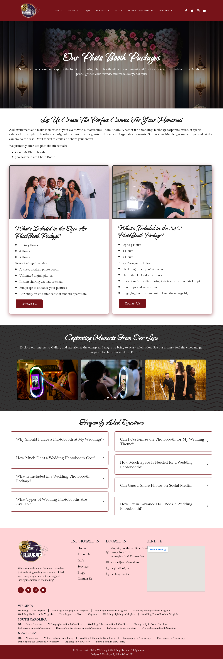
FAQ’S (87, 10)
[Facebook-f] (186, 11)
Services (101, 10)
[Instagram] (198, 11)
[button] (108, 398)
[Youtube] (204, 11)
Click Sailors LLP (124, 654)
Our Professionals (138, 10)
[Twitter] (192, 11)
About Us (73, 10)
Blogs (118, 10)
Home (58, 10)
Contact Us (165, 10)
